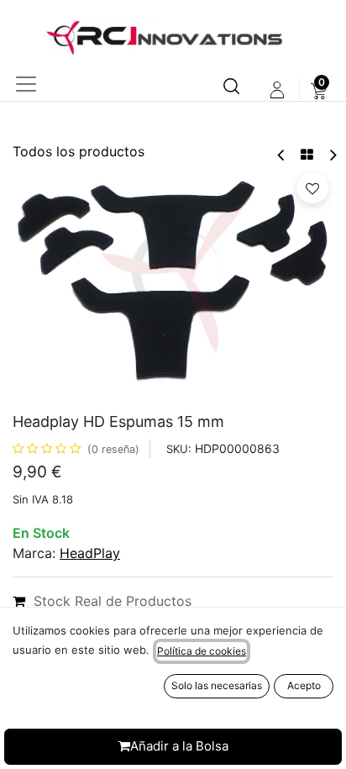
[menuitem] (318, 90)
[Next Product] (332, 155)
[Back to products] (307, 155)
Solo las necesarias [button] (216, 685)
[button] (312, 187)
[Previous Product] (282, 155)
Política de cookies (201, 651)
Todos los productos (78, 151)
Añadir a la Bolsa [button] (179, 746)
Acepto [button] (304, 685)
